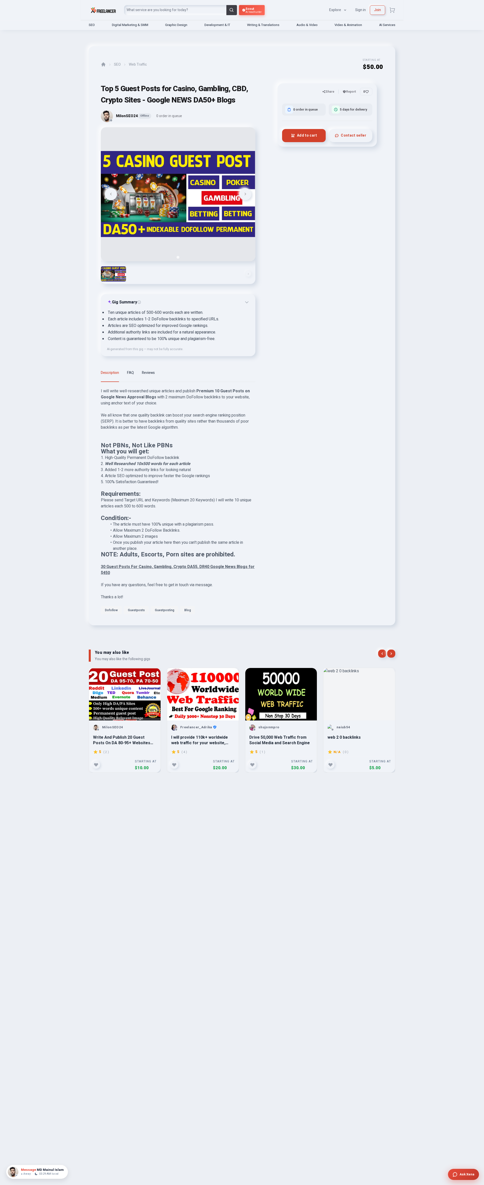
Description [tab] (110, 372)
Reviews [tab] (148, 372)
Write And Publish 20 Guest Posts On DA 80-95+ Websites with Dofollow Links (121, 740)
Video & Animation (348, 24)
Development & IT (217, 24)
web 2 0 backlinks (344, 737)
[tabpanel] (178, 502)
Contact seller (353, 135)
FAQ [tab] (130, 372)
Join (377, 10)
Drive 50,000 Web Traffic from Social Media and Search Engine (279, 740)
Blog (187, 610)
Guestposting (164, 610)
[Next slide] (245, 194)
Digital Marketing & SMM (130, 24)
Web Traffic (138, 64)
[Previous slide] (111, 194)
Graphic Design (176, 24)
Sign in (360, 10)
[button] (113, 274)
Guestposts (136, 610)
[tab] (178, 257)
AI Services (387, 24)
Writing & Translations (263, 24)
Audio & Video (307, 24)
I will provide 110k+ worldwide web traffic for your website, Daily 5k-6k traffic (199, 740)
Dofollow (111, 610)
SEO (92, 24)
